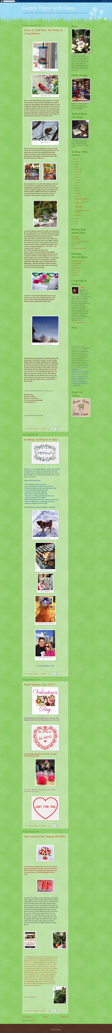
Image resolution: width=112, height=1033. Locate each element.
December (77, 169)
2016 (74, 164)
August (77, 180)
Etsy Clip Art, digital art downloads (80, 241)
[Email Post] (49, 429)
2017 (74, 161)
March (76, 193)
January (77, 215)
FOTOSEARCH (76, 243)
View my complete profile (78, 322)
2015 (74, 167)
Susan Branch (75, 273)
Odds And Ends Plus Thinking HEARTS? (45, 836)
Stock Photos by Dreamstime (79, 248)
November (77, 172)
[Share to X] (55, 429)
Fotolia (73, 246)
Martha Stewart (75, 270)
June (76, 185)
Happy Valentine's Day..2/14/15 (39, 684)
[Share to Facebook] (57, 429)
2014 (74, 218)
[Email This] (52, 429)
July (76, 182)
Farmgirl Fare (75, 265)
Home (46, 1017)
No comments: (42, 429)
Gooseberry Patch (76, 268)
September (77, 177)
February (77, 196)
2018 (74, 159)
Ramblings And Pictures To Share (40, 439)
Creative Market (76, 239)
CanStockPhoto (75, 236)
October (77, 174)
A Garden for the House (77, 261)
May (76, 188)
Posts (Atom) (32, 1020)
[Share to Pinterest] (58, 429)
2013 (74, 221)
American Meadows (76, 263)
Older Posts (64, 1017)
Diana (82, 287)
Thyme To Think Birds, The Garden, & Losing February (82, 198)
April (76, 190)
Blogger (59, 1029)
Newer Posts (26, 1017)
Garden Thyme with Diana (48, 7)
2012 (74, 224)
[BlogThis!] (53, 429)
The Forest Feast (76, 275)
